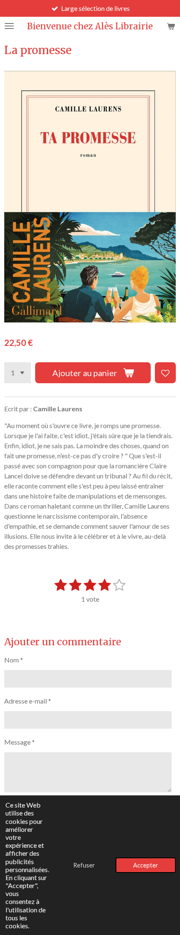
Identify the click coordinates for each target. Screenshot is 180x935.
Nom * (13, 660)
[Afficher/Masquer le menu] (9, 26)
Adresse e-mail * (27, 701)
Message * (19, 742)
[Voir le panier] (171, 26)
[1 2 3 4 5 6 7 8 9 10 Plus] (17, 372)
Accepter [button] (145, 865)
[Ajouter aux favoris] (165, 372)
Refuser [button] (84, 865)
